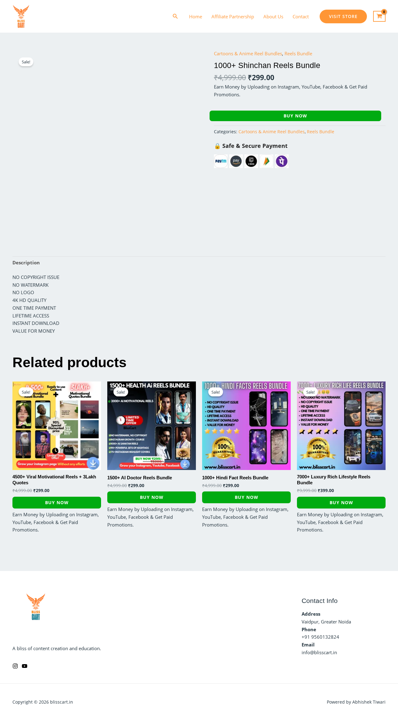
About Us (273, 16)
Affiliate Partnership (232, 16)
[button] (175, 16)
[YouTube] (24, 666)
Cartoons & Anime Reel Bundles (248, 53)
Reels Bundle (298, 53)
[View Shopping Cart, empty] (379, 16)
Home (195, 16)
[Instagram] (15, 666)
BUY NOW (295, 116)
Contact (301, 16)
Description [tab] (26, 262)
